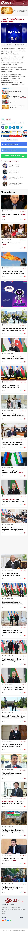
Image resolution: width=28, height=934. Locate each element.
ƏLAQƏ (4, 911)
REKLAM (4, 913)
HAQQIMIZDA (5, 909)
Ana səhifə (4, 907)
